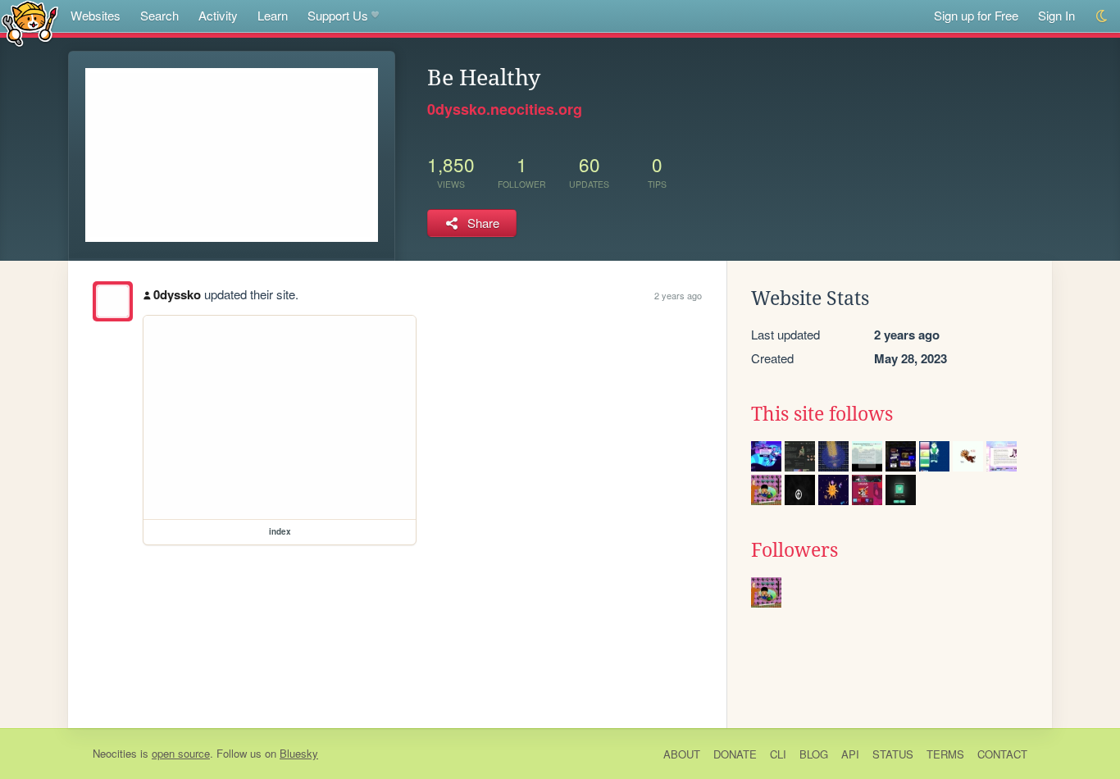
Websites (96, 15)
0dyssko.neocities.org (504, 109)
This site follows (822, 414)
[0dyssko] (113, 301)
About (681, 754)
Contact (1002, 754)
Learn (272, 15)
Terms (945, 754)
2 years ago (678, 295)
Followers (794, 550)
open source (181, 753)
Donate (735, 754)
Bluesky (299, 753)
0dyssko (177, 294)
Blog (813, 754)
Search (159, 15)
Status (892, 754)
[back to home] (30, 22)
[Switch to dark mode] (1102, 16)
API (850, 754)
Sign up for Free (976, 15)
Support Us (337, 15)
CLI (778, 754)
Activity (218, 15)
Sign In (1056, 15)
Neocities (115, 753)
